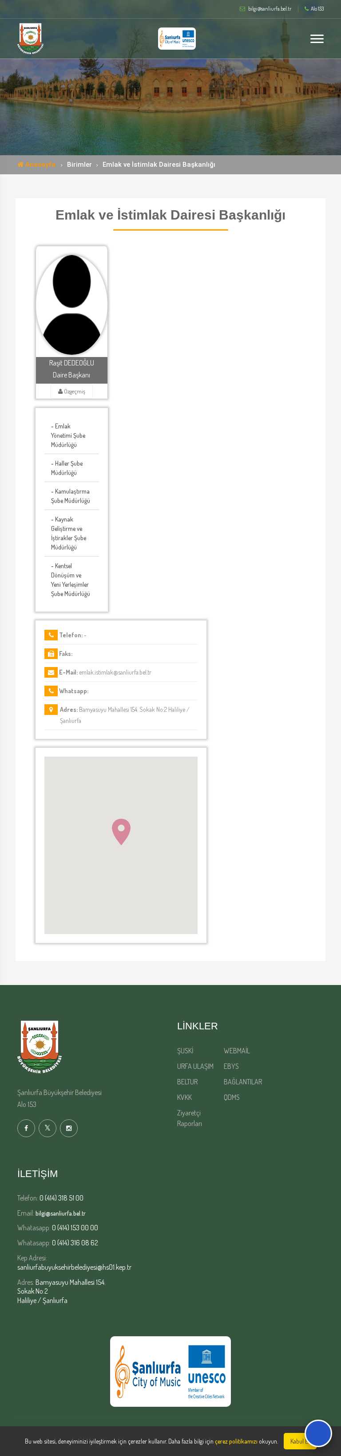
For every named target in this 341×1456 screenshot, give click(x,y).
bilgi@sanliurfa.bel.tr (61, 1213)
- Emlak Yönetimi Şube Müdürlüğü (68, 435)
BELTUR (187, 1081)
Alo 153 (317, 9)
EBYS (231, 1066)
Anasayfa (40, 165)
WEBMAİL (237, 1050)
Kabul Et (300, 1441)
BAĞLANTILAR (243, 1081)
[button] (121, 832)
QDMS (232, 1097)
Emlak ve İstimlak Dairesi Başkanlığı (159, 165)
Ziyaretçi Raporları (189, 1118)
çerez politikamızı (236, 1441)
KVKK (184, 1097)
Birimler (79, 165)
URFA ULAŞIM (195, 1066)
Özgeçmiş (74, 391)
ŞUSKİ (185, 1050)
